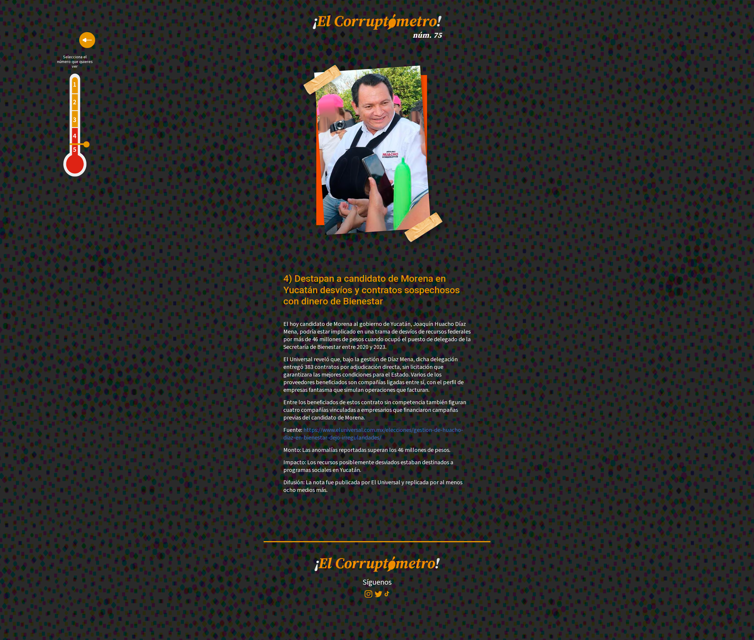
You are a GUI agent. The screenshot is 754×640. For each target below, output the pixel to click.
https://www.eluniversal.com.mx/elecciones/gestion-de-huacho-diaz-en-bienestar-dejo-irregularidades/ (373, 434)
